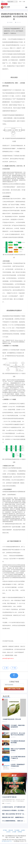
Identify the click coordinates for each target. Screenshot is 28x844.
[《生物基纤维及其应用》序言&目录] (14, 708)
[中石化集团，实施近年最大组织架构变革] (6, 727)
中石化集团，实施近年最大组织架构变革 (18, 726)
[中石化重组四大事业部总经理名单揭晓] (6, 743)
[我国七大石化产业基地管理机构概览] (6, 751)
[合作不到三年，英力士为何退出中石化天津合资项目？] (6, 735)
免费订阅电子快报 (14, 689)
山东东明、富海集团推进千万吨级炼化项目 (18, 765)
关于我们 (5, 830)
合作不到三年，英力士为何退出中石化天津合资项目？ (18, 734)
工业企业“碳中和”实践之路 (9, 797)
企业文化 (8, 831)
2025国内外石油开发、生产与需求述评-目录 (13, 807)
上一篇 (5, 667)
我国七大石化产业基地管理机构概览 (18, 749)
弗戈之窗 (11, 830)
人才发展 (14, 831)
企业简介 (23, 830)
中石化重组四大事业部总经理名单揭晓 (18, 741)
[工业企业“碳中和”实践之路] (14, 786)
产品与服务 (16, 830)
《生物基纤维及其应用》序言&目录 (11, 719)
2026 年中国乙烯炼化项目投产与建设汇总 (18, 757)
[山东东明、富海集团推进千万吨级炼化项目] (6, 766)
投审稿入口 (4, 4)
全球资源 (20, 831)
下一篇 (14, 667)
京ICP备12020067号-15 (7, 841)
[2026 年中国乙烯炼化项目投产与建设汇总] (6, 758)
